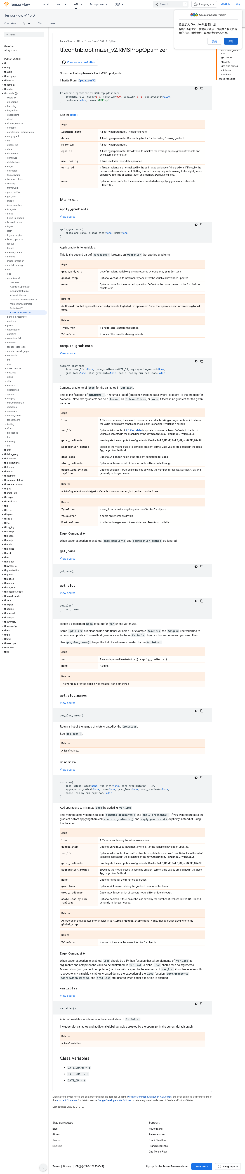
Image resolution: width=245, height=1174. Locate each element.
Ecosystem (96, 4)
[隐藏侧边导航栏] (43, 1167)
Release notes (157, 1134)
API (76, 4)
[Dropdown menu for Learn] (66, 4)
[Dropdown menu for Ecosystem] (107, 4)
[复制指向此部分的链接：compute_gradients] (96, 346)
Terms (56, 1166)
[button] (23, 63)
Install (45, 4)
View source (68, 216)
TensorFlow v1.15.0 (19, 15)
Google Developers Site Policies (114, 1100)
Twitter (57, 1140)
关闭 (214, 41)
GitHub (225, 4)
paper (73, 115)
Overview (10, 23)
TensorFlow (66, 41)
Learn (58, 4)
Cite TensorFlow (158, 1151)
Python (27, 23)
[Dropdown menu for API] (82, 4)
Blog (55, 1128)
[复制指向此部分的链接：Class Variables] (93, 1059)
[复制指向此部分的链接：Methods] (81, 200)
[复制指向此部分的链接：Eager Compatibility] (89, 534)
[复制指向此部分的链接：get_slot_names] (90, 696)
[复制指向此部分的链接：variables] (81, 988)
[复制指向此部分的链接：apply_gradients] (92, 209)
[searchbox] (24, 34)
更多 (117, 4)
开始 (231, 41)
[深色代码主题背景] (196, 88)
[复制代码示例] (202, 88)
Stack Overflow (157, 1140)
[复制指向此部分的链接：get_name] (79, 551)
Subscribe (202, 1166)
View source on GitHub (81, 62)
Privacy (67, 1166)
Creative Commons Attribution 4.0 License (149, 1096)
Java (52, 23)
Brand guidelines (158, 1145)
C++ (40, 23)
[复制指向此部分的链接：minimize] (79, 762)
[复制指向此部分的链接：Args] (70, 124)
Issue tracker (156, 1128)
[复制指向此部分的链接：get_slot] (79, 586)
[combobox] (171, 4)
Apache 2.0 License (66, 1100)
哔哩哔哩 (58, 1145)
